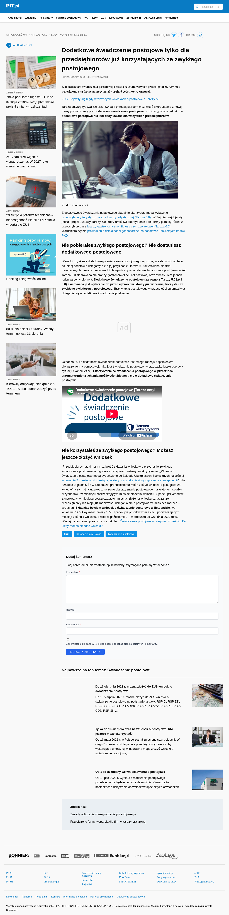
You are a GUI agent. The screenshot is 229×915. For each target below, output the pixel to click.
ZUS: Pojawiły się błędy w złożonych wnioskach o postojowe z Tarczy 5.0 (111, 99)
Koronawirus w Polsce (88, 533)
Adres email (73, 624)
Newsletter (12, 896)
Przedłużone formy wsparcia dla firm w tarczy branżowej (108, 821)
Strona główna (17, 34)
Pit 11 (47, 873)
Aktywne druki (153, 17)
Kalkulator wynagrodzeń (131, 873)
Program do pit (51, 881)
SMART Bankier (127, 881)
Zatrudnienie (133, 17)
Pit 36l (9, 881)
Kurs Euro (124, 877)
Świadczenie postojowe (121, 533)
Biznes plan (87, 880)
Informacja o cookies (75, 896)
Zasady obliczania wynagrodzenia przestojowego (103, 814)
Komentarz (73, 572)
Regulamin (41, 896)
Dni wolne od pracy (166, 881)
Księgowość (116, 17)
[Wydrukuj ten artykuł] (200, 35)
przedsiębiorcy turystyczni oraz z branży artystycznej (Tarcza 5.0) (106, 217)
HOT (67, 533)
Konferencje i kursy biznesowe (91, 874)
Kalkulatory (46, 17)
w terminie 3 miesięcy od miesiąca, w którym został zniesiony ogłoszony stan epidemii (120, 480)
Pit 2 (196, 877)
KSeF (95, 17)
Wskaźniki (30, 17)
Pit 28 (47, 877)
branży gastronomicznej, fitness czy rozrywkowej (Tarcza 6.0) (128, 226)
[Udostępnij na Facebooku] (181, 35)
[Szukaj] (197, 6)
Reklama (27, 896)
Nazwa (70, 609)
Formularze (171, 17)
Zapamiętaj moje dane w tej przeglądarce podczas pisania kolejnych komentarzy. (112, 643)
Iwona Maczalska (74, 77)
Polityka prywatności (101, 896)
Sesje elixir (87, 884)
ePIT (196, 873)
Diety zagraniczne (166, 877)
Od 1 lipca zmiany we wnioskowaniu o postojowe (130, 771)
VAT (86, 17)
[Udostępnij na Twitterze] (174, 35)
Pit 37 (9, 877)
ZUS (103, 17)
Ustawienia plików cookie (131, 896)
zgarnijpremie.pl (165, 873)
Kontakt (55, 896)
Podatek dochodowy (68, 17)
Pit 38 (9, 873)
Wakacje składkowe (204, 881)
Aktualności (14, 17)
